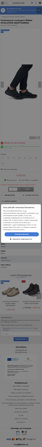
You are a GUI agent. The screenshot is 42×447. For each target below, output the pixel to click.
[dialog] (21, 223)
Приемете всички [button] (22, 234)
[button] (21, 239)
